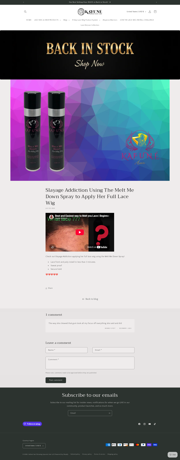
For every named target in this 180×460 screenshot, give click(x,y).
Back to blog (92, 299)
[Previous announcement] (23, 2)
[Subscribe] (109, 413)
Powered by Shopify (61, 454)
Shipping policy (113, 454)
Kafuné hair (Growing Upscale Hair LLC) (42, 454)
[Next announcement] (156, 2)
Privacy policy (87, 454)
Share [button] (50, 288)
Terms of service (99, 454)
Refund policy (75, 454)
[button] (25, 11)
